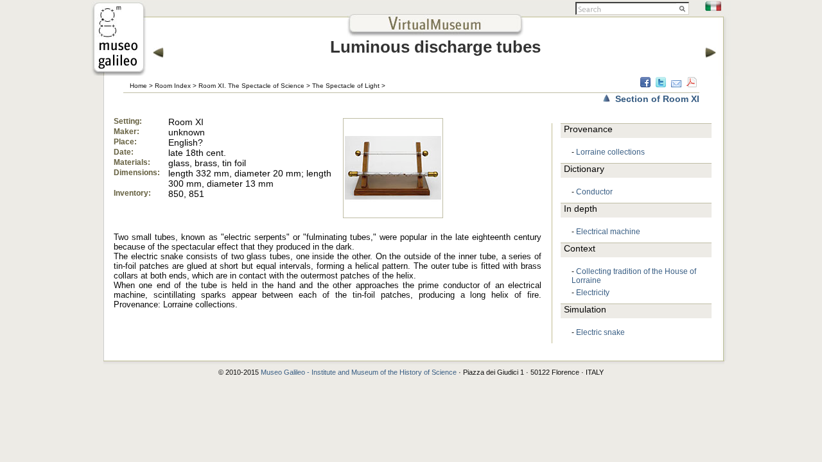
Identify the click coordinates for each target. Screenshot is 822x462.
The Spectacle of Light (346, 85)
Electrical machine (608, 231)
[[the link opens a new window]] (118, 72)
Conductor (594, 191)
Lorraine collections (610, 152)
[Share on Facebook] (645, 84)
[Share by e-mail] (676, 84)
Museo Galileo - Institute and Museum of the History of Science (359, 372)
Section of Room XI (657, 99)
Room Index (173, 85)
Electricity (592, 292)
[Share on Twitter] (661, 84)
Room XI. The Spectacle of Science (251, 85)
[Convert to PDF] (691, 84)
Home (138, 85)
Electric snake (600, 332)
